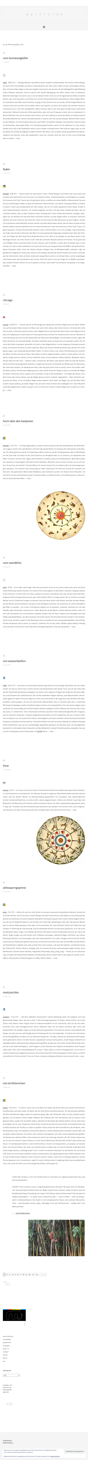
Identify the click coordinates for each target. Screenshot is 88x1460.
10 (29, 1274)
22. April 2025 (7, 665)
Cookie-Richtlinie (55, 1456)
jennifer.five (7, 1342)
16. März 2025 (7, 1087)
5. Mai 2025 (6, 304)
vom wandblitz (12, 563)
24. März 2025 (7, 996)
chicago (8, 300)
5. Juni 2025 (6, 62)
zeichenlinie (7, 1339)
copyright (6, 1346)
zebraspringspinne (14, 887)
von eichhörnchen (14, 1083)
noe (4, 1361)
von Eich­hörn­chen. (23, 1213)
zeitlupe (5, 1352)
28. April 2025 (7, 425)
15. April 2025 (7, 769)
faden (6, 169)
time (6, 765)
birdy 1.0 (6, 1349)
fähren (5, 1358)
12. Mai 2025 (6, 173)
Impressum (7, 1440)
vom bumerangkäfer (15, 58)
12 (37, 1274)
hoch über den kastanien (18, 421)
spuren (5, 1355)
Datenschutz (8, 1443)
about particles (8, 1336)
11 (33, 1274)
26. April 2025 (7, 567)
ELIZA (39, 731)
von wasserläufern (14, 661)
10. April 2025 (7, 891)
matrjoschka (11, 992)
